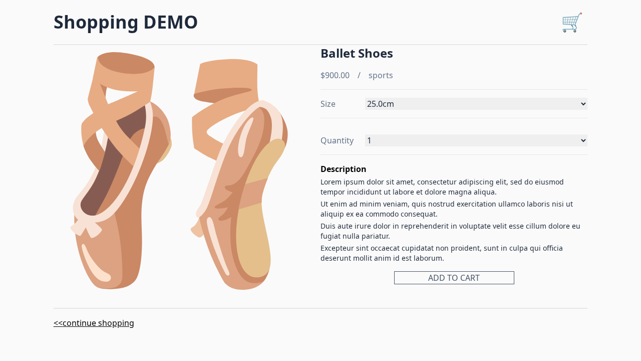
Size (328, 103)
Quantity (337, 140)
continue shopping (98, 322)
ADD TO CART (454, 277)
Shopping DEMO (126, 22)
